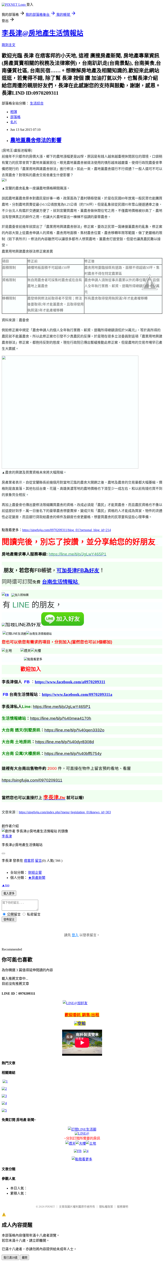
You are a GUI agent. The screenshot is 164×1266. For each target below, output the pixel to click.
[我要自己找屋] (4, 1096)
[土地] (91, 1143)
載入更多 (9, 893)
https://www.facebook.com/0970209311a (77, 694)
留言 (38, 860)
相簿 (13, 112)
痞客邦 (29, 860)
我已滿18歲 (10, 1257)
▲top (5, 885)
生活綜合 (37, 103)
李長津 (7, 836)
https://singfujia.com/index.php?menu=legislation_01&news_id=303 (65, 812)
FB (78, 570)
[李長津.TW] (33, 659)
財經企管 (35, 872)
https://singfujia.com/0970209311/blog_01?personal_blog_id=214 (66, 530)
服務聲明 (122, 1206)
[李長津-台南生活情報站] (20, 594)
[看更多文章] (4, 1103)
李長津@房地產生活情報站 (42, 33)
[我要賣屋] (4, 1088)
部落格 (15, 117)
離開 (24, 1257)
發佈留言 (9, 919)
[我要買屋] (5, 1081)
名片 (13, 122)
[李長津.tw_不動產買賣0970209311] (4, 1110)
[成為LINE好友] (62, 625)
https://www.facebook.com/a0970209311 (70, 682)
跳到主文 (8, 45)
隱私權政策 (106, 1206)
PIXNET (50, 1206)
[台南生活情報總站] (39, 633)
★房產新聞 (36, 877)
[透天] (25, 651)
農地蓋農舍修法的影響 (36, 140)
